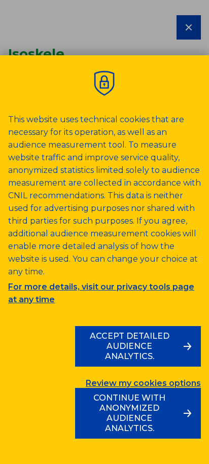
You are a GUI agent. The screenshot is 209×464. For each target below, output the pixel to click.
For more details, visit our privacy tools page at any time (101, 293)
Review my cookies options (143, 383)
